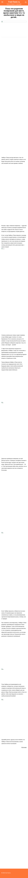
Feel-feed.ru (14, 2)
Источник (24, 747)
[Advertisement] (14, 53)
